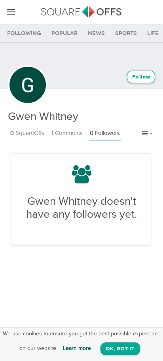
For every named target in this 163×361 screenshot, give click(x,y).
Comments (67, 133)
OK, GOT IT (120, 349)
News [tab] (96, 33)
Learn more (77, 348)
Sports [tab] (126, 33)
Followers (105, 133)
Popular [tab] (64, 33)
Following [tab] (24, 33)
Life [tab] (153, 33)
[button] (147, 133)
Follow (141, 77)
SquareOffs (27, 133)
